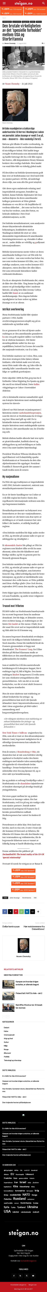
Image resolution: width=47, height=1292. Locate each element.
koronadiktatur (8, 1191)
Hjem (4, 18)
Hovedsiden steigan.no (18, 1285)
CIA (21, 1170)
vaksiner (15, 1212)
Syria (6, 1207)
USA (35, 898)
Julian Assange (15, 898)
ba (3, 337)
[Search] (43, 3)
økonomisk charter (13, 545)
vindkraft (36, 1212)
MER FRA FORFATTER (13, 975)
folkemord (30, 1174)
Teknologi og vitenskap (12, 1060)
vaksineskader (26, 1212)
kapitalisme (7, 1187)
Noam (8, 84)
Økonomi (7, 1053)
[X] (10, 911)
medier (33, 22)
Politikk (39, 22)
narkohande (24, 413)
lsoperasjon (35, 413)
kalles (36, 384)
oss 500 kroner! (15, 14)
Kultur (6, 1042)
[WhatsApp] (21, 911)
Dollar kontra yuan (11, 926)
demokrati (34, 1170)
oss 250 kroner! (39, 9)
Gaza (15, 1178)
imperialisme (8, 1182)
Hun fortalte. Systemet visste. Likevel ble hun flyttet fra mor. (23, 1090)
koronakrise (20, 1191)
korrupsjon (30, 1191)
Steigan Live (33, 1285)
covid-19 (26, 1170)
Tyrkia (13, 1207)
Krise (6, 1195)
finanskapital (20, 1174)
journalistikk (16, 22)
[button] (4, 3)
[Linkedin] (27, 911)
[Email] (32, 911)
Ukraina (32, 1207)
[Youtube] (33, 1275)
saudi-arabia (8, 1203)
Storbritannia (26, 898)
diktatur (6, 1174)
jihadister (36, 1182)
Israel (23, 1182)
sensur (16, 1203)
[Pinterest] (15, 911)
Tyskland (21, 1207)
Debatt (6, 1027)
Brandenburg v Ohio (27, 752)
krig (37, 1190)
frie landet (13, 624)
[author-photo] (23, 953)
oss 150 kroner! (15, 9)
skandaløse (25, 783)
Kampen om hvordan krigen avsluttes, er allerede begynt (20, 1082)
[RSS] (20, 1275)
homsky (16, 84)
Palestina (7, 1199)
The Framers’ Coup (23, 649)
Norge (6, 1049)
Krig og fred (25, 22)
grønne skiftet (23, 1178)
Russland (19, 1198)
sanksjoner (30, 1199)
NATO (26, 1194)
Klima (33, 1186)
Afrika (16, 1170)
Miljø (5, 1046)
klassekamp (25, 1186)
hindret (16, 675)
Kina (15, 1186)
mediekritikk (15, 1195)
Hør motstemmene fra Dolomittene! (34, 927)
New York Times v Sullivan (14, 733)
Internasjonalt (7, 22)
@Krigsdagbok (8, 1170)
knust (15, 293)
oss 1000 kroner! (39, 14)
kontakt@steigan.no (28, 1261)
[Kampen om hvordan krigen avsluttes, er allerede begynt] (8, 984)
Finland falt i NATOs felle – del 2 (29, 993)
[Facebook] (4, 911)
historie (32, 1178)
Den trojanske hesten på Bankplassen (16, 1102)
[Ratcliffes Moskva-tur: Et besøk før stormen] (8, 1007)
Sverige (35, 1203)
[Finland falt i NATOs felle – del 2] (8, 996)
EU (12, 1174)
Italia (29, 1182)
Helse (6, 1031)
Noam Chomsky (10, 43)
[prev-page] (3, 1016)
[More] (38, 911)
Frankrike (8, 1178)
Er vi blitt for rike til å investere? (14, 1076)
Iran (16, 1182)
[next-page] (7, 1016)
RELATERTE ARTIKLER (13, 969)
